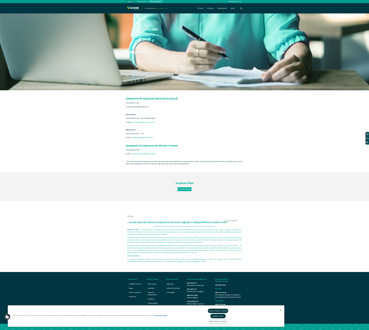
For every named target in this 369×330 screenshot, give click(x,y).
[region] (146, 316)
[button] (7, 317)
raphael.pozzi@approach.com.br (142, 137)
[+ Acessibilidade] (367, 142)
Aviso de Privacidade (160, 315)
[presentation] (130, 1)
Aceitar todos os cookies (218, 311)
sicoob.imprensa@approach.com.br (143, 122)
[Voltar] (128, 222)
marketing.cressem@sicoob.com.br (144, 154)
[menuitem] (130, 1)
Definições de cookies (218, 321)
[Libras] (367, 134)
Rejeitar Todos (218, 316)
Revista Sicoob (184, 189)
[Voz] (367, 138)
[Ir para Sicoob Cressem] (133, 8)
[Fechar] (280, 310)
